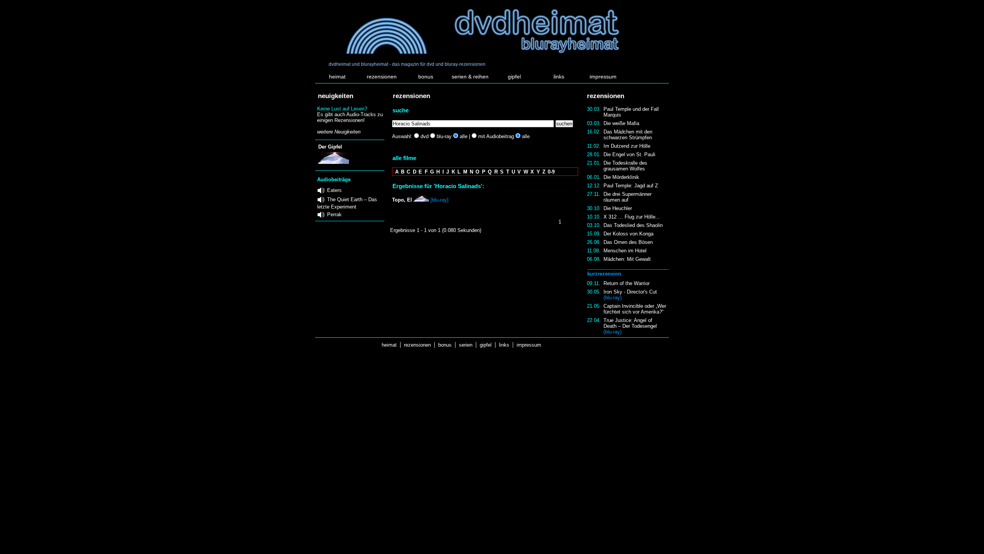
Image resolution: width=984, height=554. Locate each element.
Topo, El (402, 200)
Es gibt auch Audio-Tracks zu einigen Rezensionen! (350, 117)
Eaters (334, 190)
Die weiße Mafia (621, 123)
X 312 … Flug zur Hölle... (631, 217)
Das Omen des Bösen (628, 242)
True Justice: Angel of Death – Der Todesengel (630, 326)
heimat (337, 76)
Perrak (334, 214)
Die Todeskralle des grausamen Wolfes (625, 166)
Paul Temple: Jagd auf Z (630, 186)
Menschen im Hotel (625, 251)
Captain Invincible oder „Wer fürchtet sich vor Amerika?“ (634, 309)
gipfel (514, 76)
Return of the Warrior (626, 283)
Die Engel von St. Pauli (629, 154)
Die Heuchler (617, 208)
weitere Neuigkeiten (339, 132)
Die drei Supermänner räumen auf (627, 197)
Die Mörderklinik (621, 177)
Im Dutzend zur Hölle (626, 146)
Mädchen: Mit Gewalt (627, 259)
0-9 (551, 172)
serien (465, 345)
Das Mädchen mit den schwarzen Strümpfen (627, 134)
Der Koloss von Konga (628, 234)
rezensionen (382, 76)
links (559, 76)
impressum (603, 76)
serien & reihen (470, 76)
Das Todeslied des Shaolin (633, 225)
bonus (425, 76)
